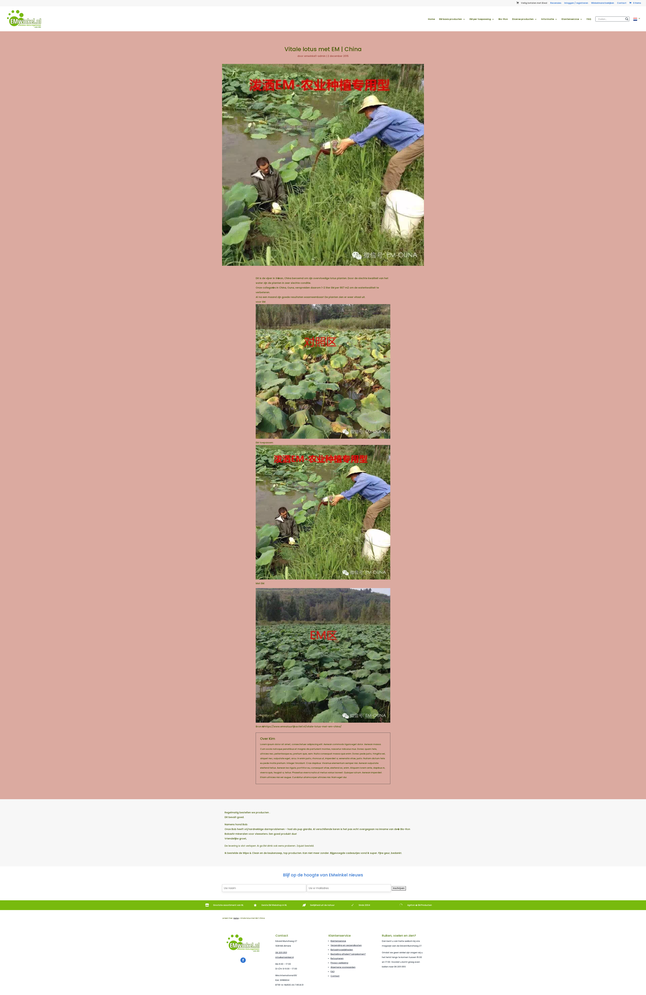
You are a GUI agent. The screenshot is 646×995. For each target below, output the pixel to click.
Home (431, 19)
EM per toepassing (480, 19)
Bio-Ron (503, 19)
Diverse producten (523, 19)
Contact (621, 3)
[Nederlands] (637, 24)
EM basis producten (450, 19)
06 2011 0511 (281, 952)
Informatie (547, 19)
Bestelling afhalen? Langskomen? (348, 954)
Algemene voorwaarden (343, 967)
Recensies (555, 3)
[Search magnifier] (626, 19)
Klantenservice (570, 19)
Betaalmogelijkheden (342, 949)
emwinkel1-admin (315, 56)
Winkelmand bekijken (602, 3)
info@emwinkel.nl (284, 957)
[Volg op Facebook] (243, 960)
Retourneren (337, 958)
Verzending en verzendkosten (346, 945)
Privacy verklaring (339, 962)
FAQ (589, 19)
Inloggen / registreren (576, 3)
